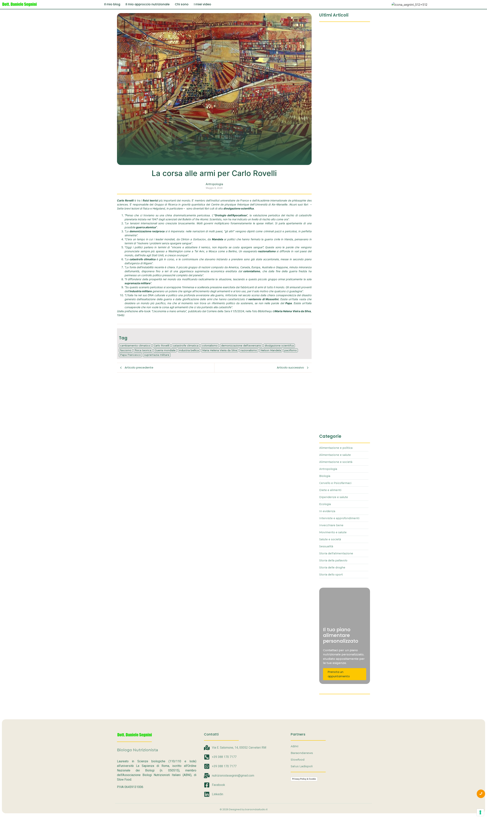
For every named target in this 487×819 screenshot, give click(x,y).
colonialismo (210, 345)
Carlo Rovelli (161, 345)
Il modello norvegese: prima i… (341, 94)
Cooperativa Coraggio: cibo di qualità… (341, 31)
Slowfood (298, 759)
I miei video (202, 4)
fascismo (125, 350)
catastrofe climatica (185, 345)
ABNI (294, 746)
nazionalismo (248, 350)
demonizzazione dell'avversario (241, 345)
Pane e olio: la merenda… (337, 156)
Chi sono (182, 4)
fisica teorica (143, 350)
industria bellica (189, 350)
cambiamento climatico (135, 345)
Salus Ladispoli (302, 766)
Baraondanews (302, 753)
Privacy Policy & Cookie (304, 779)
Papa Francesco (130, 354)
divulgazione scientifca (279, 345)
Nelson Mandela (270, 350)
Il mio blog (112, 4)
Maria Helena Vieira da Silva (219, 350)
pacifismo (290, 350)
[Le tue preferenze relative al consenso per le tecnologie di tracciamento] (480, 812)
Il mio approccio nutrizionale (147, 4)
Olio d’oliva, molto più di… (338, 217)
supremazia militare (156, 354)
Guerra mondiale (165, 350)
